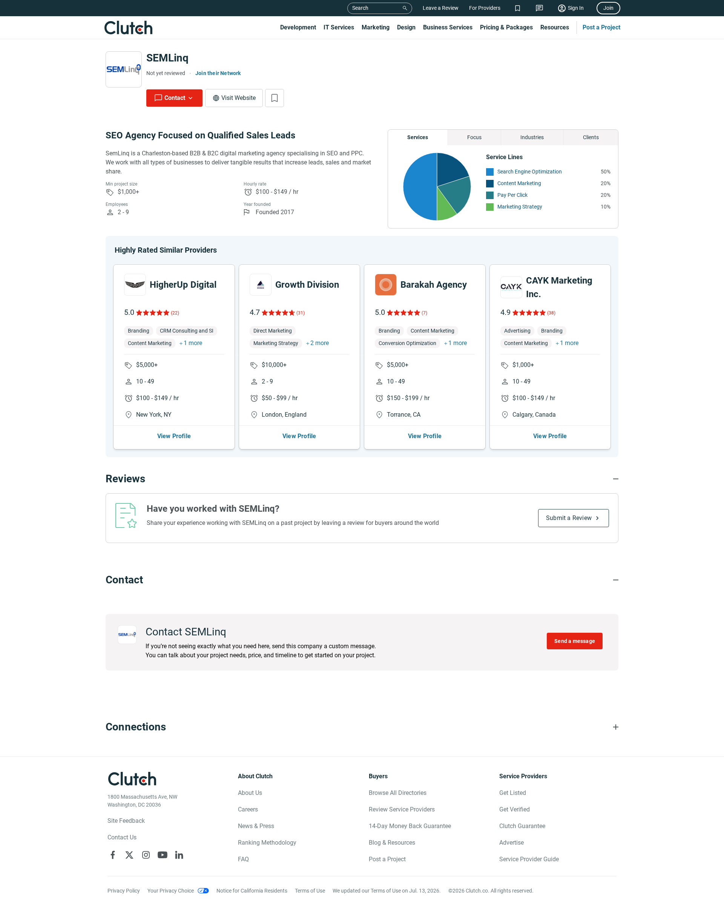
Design (406, 27)
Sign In (576, 8)
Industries (532, 137)
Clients (591, 137)
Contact (174, 97)
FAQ (243, 859)
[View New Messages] (539, 8)
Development (298, 27)
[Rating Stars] (152, 312)
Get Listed (512, 792)
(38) (551, 313)
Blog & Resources (392, 842)
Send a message (574, 641)
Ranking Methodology (267, 842)
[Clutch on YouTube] (162, 855)
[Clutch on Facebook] (112, 855)
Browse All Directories (397, 792)
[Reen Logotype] (135, 285)
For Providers (484, 8)
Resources (554, 27)
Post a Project (601, 27)
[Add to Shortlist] (274, 98)
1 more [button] (193, 343)
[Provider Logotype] (124, 69)
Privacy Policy (123, 891)
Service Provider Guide (529, 859)
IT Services (339, 27)
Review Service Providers (402, 809)
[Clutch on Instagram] (146, 855)
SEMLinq (167, 58)
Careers (248, 809)
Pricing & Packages (506, 27)
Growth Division (307, 284)
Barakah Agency (433, 284)
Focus (474, 137)
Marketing (376, 27)
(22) (175, 313)
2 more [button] (319, 343)
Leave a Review (441, 8)
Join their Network (218, 73)
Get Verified (514, 809)
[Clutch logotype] (128, 27)
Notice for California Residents (251, 891)
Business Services (447, 27)
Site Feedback (126, 820)
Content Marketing (519, 183)
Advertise (511, 842)
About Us (250, 792)
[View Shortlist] (517, 8)
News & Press (256, 826)
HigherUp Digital (183, 284)
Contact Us (122, 837)
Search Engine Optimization (529, 172)
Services (417, 137)
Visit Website (238, 97)
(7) (424, 313)
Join (608, 8)
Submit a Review (569, 518)
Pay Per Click (512, 195)
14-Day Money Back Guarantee (410, 826)
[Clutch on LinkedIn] (179, 855)
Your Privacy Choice (170, 891)
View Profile (174, 436)
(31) (300, 313)
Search (360, 8)
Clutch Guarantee (522, 826)
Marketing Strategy (519, 207)
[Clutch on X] (129, 855)
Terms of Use (310, 891)
